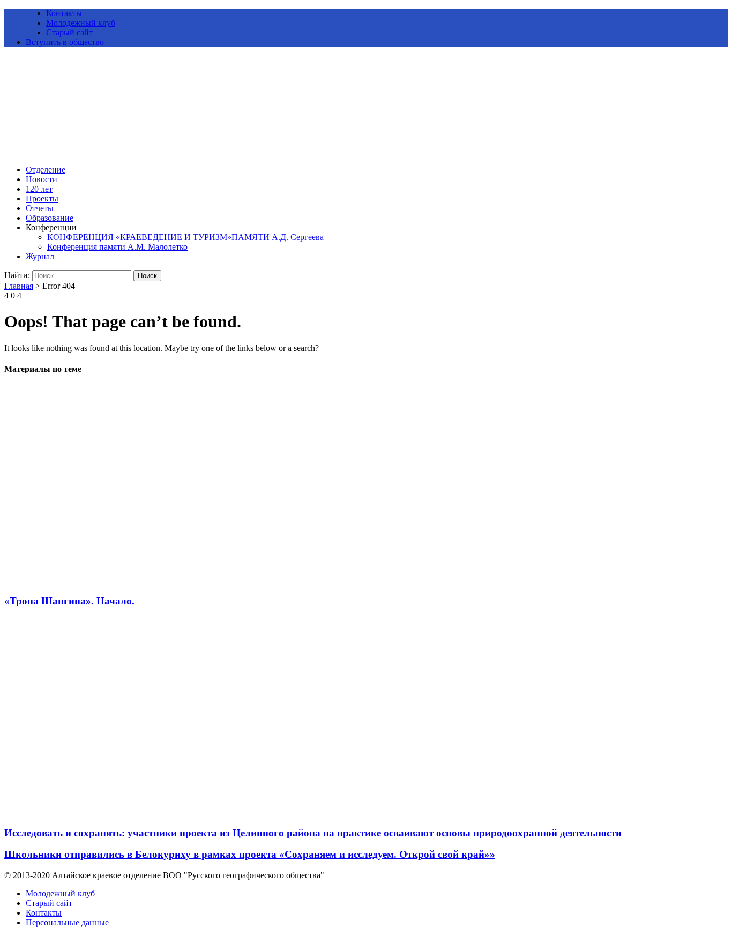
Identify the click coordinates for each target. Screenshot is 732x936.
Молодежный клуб (80, 22)
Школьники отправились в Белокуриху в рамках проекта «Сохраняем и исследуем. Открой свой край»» (249, 854)
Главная (18, 285)
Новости (41, 179)
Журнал (40, 256)
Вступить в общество (65, 42)
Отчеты (40, 208)
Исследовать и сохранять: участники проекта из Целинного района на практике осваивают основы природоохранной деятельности (313, 832)
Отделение (45, 169)
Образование (49, 217)
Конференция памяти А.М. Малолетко (117, 246)
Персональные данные (67, 922)
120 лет (39, 188)
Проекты (42, 198)
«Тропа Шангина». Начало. (69, 600)
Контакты (64, 13)
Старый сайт (69, 32)
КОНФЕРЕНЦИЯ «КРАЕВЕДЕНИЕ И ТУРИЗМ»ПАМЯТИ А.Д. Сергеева (185, 237)
